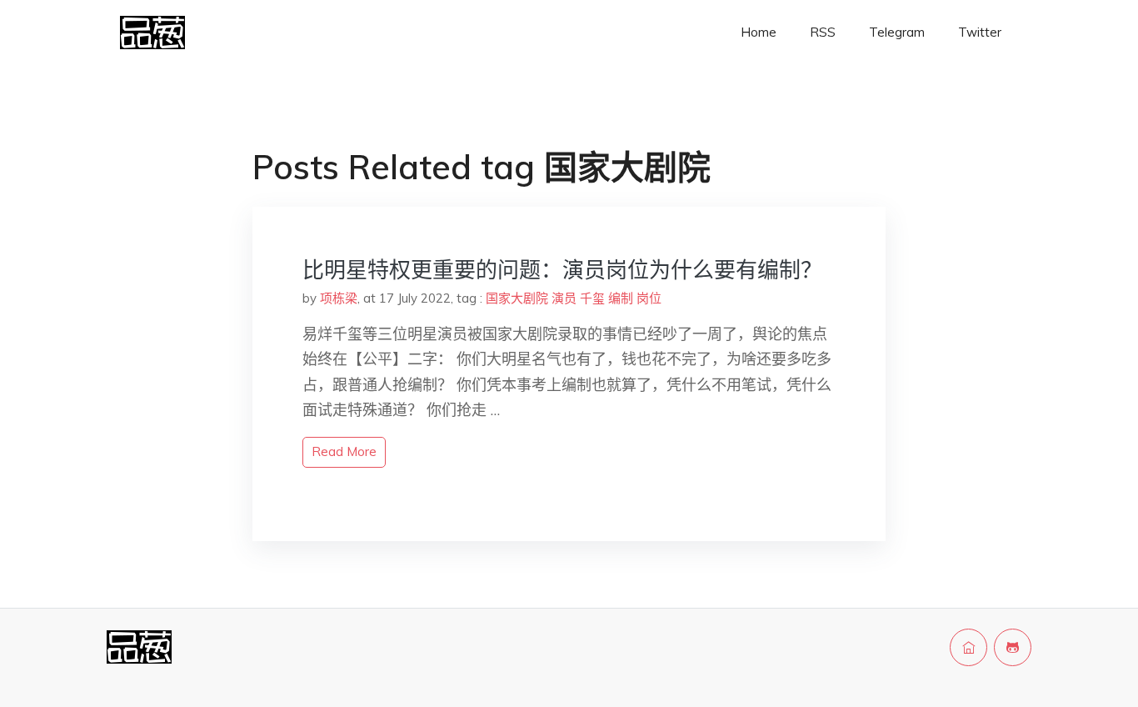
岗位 (648, 298)
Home (758, 32)
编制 (620, 298)
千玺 (592, 298)
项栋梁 (338, 298)
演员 (564, 298)
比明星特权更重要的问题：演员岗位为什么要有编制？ (562, 269)
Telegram (897, 32)
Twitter (979, 32)
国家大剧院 (517, 298)
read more (344, 451)
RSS (823, 32)
